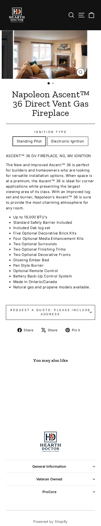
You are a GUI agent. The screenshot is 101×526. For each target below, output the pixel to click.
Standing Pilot (29, 141)
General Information (49, 466)
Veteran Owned (49, 479)
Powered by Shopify (50, 521)
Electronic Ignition (67, 141)
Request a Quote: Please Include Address (50, 312)
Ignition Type (50, 132)
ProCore (49, 492)
